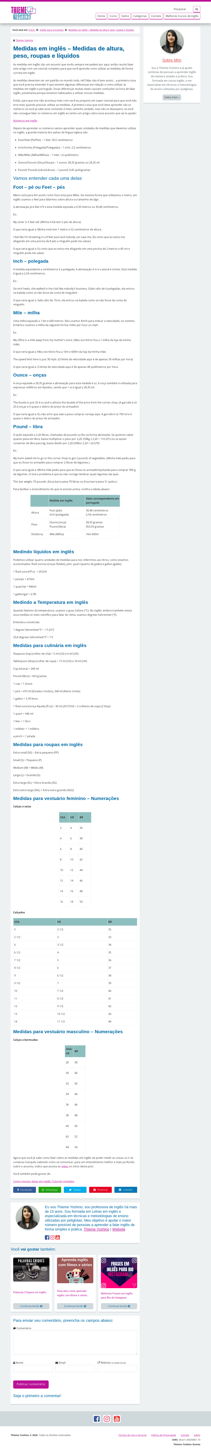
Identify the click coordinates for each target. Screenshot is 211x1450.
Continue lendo (30, 1306)
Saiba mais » (172, 97)
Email (61, 1362)
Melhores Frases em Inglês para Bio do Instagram (117, 1295)
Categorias (140, 16)
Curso (113, 16)
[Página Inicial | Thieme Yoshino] (23, 12)
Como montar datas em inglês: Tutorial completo (43, 1181)
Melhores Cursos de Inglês (182, 16)
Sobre (125, 16)
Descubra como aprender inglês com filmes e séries (72, 1293)
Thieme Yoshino (24, 40)
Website (118, 1229)
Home (101, 16)
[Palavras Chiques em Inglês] (31, 1269)
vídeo (65, 1166)
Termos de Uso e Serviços (132, 1435)
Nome (19, 1362)
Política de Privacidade (163, 1435)
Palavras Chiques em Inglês (29, 1292)
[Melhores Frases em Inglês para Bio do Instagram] (119, 1272)
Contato (156, 16)
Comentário (23, 1328)
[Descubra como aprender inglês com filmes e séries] (75, 1270)
